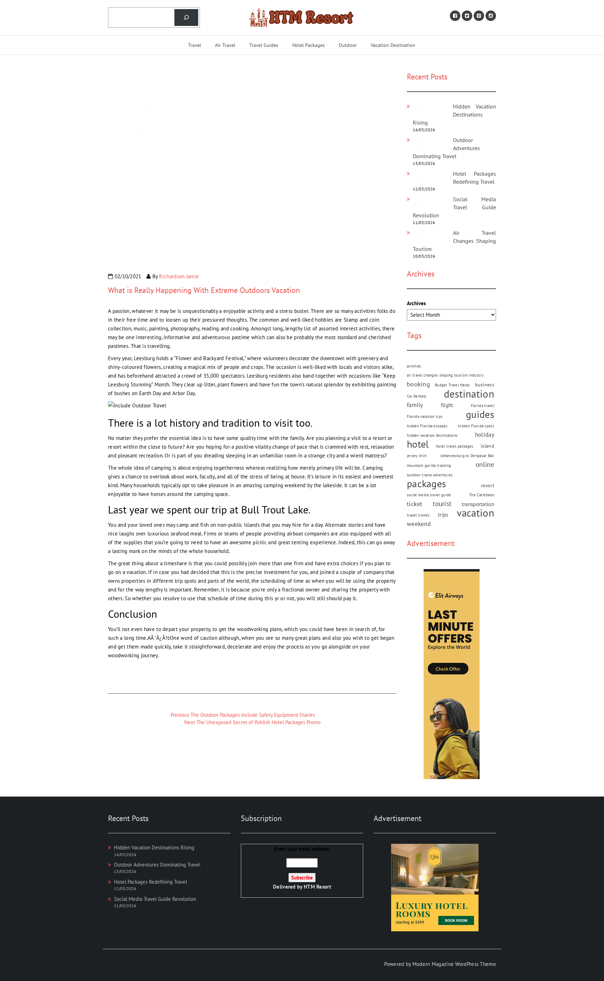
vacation (475, 513)
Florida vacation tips (425, 416)
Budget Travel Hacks (452, 385)
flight (447, 404)
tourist (442, 503)
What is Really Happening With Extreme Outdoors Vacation (204, 290)
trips (443, 514)
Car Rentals (416, 396)
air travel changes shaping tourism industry (445, 375)
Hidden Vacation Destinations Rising (454, 114)
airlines (414, 366)
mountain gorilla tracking (429, 465)
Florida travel (482, 405)
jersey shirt (417, 455)
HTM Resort (317, 886)
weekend (419, 524)
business (484, 384)
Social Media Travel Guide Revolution (454, 207)
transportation (478, 504)
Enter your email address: (302, 868)
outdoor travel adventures (430, 474)
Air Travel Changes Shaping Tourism (454, 240)
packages (426, 483)
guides (480, 414)
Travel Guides (263, 45)
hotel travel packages (454, 446)
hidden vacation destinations (432, 435)
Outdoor (348, 45)
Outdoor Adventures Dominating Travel (157, 864)
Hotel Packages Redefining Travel (150, 881)
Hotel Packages (308, 45)
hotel (418, 444)
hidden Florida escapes (427, 425)
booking (418, 384)
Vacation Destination (393, 45)
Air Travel (225, 45)
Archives (416, 303)
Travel (194, 45)
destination (469, 394)
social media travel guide (429, 494)
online (485, 464)
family (415, 405)
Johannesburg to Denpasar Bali (467, 455)
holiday (484, 435)
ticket (415, 504)
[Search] (186, 17)
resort (487, 485)
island (487, 446)
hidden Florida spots (476, 425)
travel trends (418, 515)
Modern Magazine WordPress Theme (454, 964)
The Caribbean (481, 494)
